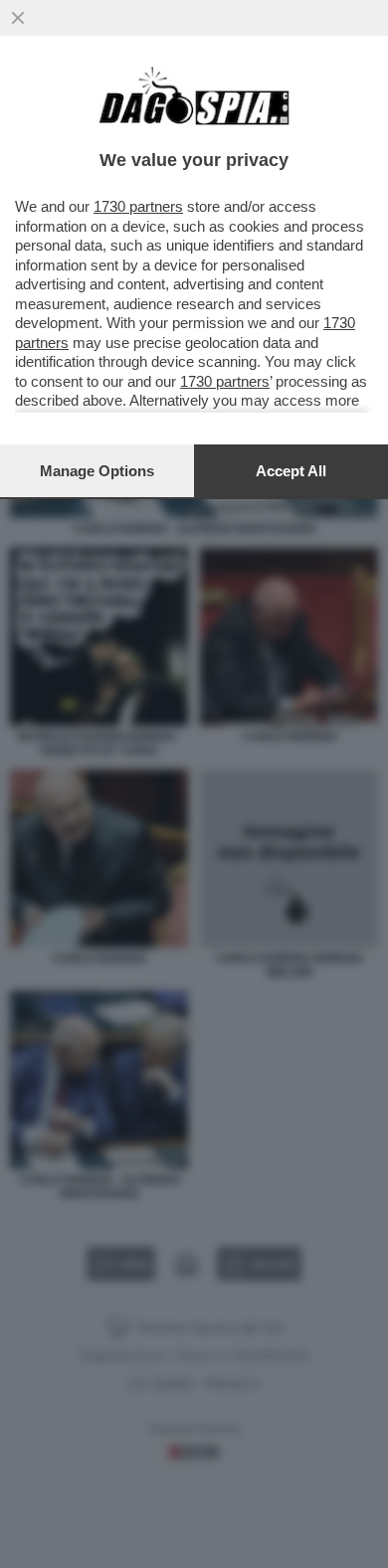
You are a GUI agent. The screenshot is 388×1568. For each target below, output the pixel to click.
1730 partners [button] (138, 206)
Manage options (97, 470)
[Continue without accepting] (18, 18)
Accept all (291, 470)
